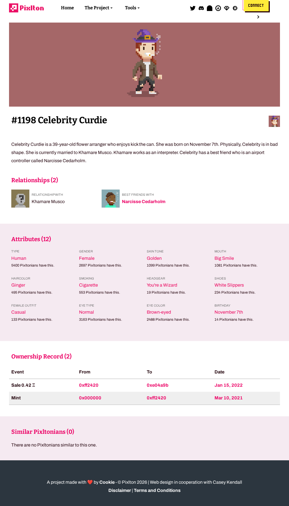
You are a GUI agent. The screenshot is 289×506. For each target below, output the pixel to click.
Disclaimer (119, 490)
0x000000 (90, 397)
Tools (130, 7)
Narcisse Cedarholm (143, 201)
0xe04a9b (157, 385)
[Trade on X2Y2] (235, 8)
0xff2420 (88, 385)
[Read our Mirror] (210, 8)
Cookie (107, 482)
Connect (256, 5)
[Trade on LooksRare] (226, 8)
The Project (97, 7)
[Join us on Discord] (201, 8)
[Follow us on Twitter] (193, 8)
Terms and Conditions (157, 490)
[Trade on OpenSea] (218, 8)
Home (67, 7)
